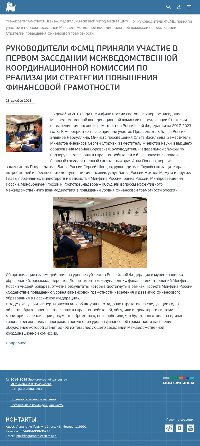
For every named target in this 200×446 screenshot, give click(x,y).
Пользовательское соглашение (33, 399)
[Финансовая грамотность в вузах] (14, 6)
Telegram (169, 428)
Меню (189, 7)
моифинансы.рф (178, 381)
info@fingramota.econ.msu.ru (36, 436)
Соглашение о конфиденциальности (36, 405)
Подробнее (16, 343)
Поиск (168, 7)
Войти (179, 7)
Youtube (190, 428)
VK (179, 428)
